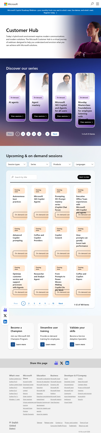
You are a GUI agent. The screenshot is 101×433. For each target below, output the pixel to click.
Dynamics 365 (54, 384)
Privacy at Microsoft (84, 387)
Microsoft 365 (54, 387)
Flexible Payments (28, 414)
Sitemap (39, 422)
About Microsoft (83, 382)
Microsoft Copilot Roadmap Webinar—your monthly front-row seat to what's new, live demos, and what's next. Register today (50, 11)
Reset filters (84, 177)
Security (80, 399)
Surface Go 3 (13, 390)
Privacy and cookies (71, 422)
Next (55, 134)
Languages (80, 164)
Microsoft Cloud (55, 379)
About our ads (83, 426)
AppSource (67, 399)
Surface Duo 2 (13, 393)
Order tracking (27, 396)
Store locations (27, 399)
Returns (25, 393)
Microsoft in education (43, 379)
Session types (14, 164)
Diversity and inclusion (85, 393)
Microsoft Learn (69, 387)
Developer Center (69, 382)
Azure (66, 379)
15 (53, 303)
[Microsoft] (10, 4)
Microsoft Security (55, 382)
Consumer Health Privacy (58, 426)
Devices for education (43, 382)
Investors (80, 390)
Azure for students (42, 414)
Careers (80, 379)
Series (33, 164)
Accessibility (81, 396)
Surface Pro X (13, 387)
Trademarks (72, 426)
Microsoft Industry (55, 399)
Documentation (69, 384)
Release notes (48, 422)
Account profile (27, 382)
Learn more (21, 344)
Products (57, 164)
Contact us (59, 422)
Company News (82, 384)
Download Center (28, 384)
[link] (56, 362)
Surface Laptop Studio (15, 384)
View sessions (16, 116)
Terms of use (84, 422)
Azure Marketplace (70, 396)
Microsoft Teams (55, 396)
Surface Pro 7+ (13, 396)
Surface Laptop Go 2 (15, 379)
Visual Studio (68, 402)
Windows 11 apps (14, 399)
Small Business (54, 402)
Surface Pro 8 (13, 382)
